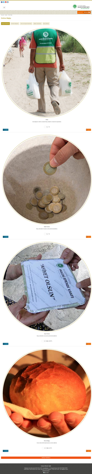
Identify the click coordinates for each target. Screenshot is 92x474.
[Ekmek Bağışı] (47, 393)
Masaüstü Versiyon (45, 470)
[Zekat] (47, 72)
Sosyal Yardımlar (5, 23)
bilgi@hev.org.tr (64, 469)
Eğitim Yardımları (37, 23)
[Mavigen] (46, 472)
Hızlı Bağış (6, 129)
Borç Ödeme (46, 23)
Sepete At (89, 129)
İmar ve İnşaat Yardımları (26, 23)
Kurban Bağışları (14, 23)
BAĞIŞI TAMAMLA (46, 457)
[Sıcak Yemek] (47, 286)
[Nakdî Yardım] (47, 179)
